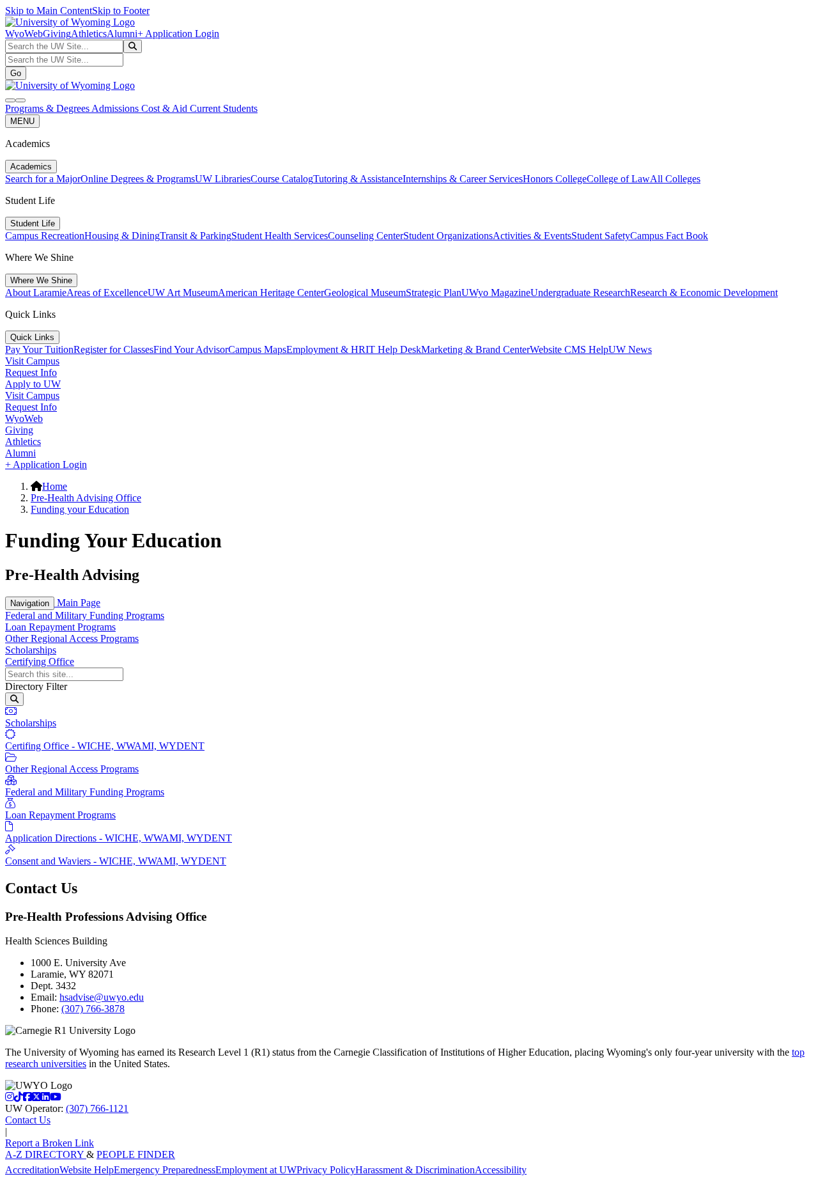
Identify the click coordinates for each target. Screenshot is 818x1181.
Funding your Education (80, 509)
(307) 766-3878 (93, 1008)
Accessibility (501, 1169)
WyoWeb (24, 33)
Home (54, 486)
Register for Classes (113, 349)
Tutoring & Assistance (358, 178)
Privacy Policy (326, 1169)
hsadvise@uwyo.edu (101, 997)
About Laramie (35, 292)
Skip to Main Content (48, 10)
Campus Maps (257, 349)
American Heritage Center (271, 292)
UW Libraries (223, 178)
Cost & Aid (165, 108)
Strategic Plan (433, 292)
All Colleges (675, 178)
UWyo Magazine (495, 292)
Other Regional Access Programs (72, 638)
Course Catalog (282, 178)
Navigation (29, 603)
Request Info (31, 372)
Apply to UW (33, 384)
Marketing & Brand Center (475, 349)
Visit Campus (32, 361)
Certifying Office (39, 661)
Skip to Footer (121, 10)
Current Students (224, 108)
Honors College (555, 178)
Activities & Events (532, 235)
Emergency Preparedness (164, 1169)
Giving (57, 33)
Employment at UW (256, 1169)
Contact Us (27, 1120)
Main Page (77, 602)
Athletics (89, 33)
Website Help (86, 1169)
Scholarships (30, 650)
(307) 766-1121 (97, 1108)
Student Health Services (279, 235)
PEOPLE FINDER (135, 1154)
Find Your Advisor (190, 349)
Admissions (116, 108)
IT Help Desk (393, 349)
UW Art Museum (183, 292)
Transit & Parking (195, 235)
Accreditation (32, 1169)
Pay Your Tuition (39, 349)
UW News (630, 349)
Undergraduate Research (580, 292)
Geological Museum (365, 292)
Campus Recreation (44, 235)
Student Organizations (448, 235)
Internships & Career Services (463, 178)
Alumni (122, 33)
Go (15, 73)
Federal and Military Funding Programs (84, 615)
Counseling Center (365, 235)
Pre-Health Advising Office (86, 497)
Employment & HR (326, 349)
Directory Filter (36, 686)
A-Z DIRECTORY (45, 1154)
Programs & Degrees (48, 108)
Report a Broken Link (49, 1143)
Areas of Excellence (107, 292)
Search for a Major (43, 178)
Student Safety (600, 235)
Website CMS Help (569, 349)
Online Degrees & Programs (138, 178)
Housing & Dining (122, 235)
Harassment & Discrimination (415, 1169)
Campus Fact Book (669, 235)
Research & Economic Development (704, 292)
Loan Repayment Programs (60, 627)
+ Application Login (178, 33)
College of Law (618, 178)
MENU (22, 121)
